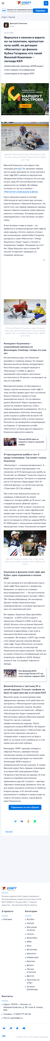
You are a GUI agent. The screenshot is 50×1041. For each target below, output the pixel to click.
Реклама (7, 919)
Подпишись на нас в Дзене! (25, 807)
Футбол (30, 919)
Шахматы (31, 953)
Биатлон (31, 961)
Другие (30, 976)
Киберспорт (33, 957)
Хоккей (12, 17)
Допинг (30, 965)
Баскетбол (32, 938)
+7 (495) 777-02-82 (22, 1014)
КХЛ (20, 168)
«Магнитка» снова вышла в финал (21, 191)
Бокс (29, 945)
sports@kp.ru (16, 1018)
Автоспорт (32, 949)
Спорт (4, 17)
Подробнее (40, 11)
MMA (29, 941)
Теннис (30, 934)
